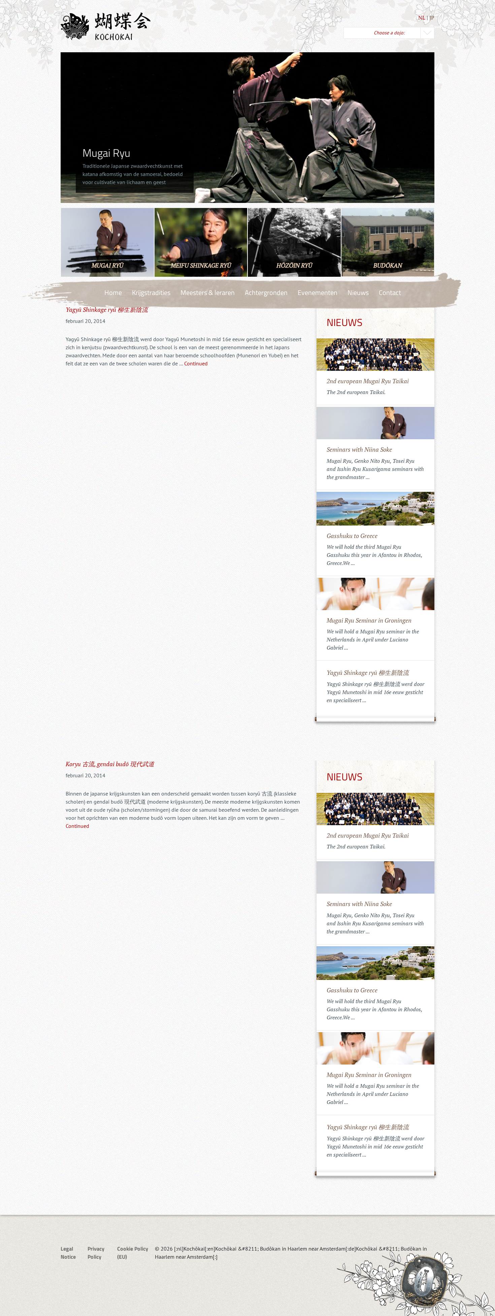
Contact (390, 292)
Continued (196, 363)
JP (431, 17)
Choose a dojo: (389, 33)
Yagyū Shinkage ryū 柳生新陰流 (107, 309)
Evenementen (317, 292)
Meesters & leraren (207, 292)
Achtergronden (266, 292)
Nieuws (358, 292)
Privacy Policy (96, 1253)
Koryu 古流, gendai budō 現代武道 (110, 764)
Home (113, 292)
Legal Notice (68, 1253)
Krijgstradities (151, 292)
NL (421, 17)
